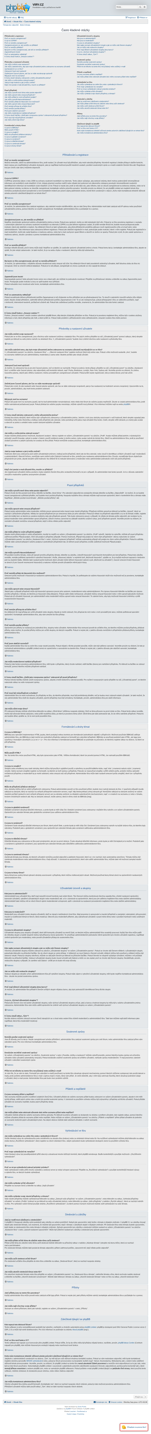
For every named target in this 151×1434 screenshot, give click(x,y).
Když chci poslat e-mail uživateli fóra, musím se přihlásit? (25, 85)
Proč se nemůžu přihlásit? (14, 47)
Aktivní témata (25, 25)
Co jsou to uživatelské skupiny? (88, 43)
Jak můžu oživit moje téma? (14, 120)
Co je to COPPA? (11, 40)
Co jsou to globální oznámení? (15, 137)
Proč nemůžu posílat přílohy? (15, 108)
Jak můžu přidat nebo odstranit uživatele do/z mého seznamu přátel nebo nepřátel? (106, 77)
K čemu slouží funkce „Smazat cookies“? (19, 56)
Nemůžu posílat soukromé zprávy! (89, 62)
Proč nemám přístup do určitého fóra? (18, 106)
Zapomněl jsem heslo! (12, 52)
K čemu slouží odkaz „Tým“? (87, 54)
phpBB (126, 404)
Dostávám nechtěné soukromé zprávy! (91, 64)
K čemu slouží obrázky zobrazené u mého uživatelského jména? (28, 78)
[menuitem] (21, 17)
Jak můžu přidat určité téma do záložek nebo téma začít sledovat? (100, 103)
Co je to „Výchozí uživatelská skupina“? (91, 52)
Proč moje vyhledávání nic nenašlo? (90, 87)
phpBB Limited (90, 1327)
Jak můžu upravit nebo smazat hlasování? (20, 104)
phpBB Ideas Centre (126, 1343)
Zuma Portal (82, 1406)
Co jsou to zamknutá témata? (15, 143)
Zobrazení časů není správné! (15, 71)
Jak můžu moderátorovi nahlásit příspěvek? (20, 113)
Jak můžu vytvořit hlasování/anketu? (18, 99)
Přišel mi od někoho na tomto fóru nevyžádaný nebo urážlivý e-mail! (101, 66)
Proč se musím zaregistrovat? (15, 38)
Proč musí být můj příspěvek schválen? (19, 117)
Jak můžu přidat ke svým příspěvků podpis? (20, 97)
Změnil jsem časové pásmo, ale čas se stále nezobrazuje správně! (28, 73)
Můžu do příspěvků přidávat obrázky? (18, 134)
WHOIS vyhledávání (34, 1361)
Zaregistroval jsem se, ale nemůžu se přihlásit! (21, 45)
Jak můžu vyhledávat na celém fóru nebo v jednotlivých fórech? (100, 84)
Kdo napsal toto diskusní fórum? (88, 126)
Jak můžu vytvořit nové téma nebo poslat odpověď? (23, 92)
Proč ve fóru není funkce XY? (87, 128)
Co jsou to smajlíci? (11, 132)
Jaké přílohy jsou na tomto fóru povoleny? (92, 116)
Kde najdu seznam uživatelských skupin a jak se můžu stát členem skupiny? (104, 45)
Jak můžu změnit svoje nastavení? (17, 64)
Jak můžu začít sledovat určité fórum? (90, 106)
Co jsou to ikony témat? (13, 146)
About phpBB (77, 1330)
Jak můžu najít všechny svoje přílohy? (91, 118)
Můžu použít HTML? (12, 130)
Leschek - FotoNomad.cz (78, 1411)
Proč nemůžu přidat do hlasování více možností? (22, 102)
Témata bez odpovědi (10, 25)
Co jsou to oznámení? (12, 139)
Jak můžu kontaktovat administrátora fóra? (92, 133)
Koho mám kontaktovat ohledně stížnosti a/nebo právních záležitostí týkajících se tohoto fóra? (110, 130)
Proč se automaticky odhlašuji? (16, 54)
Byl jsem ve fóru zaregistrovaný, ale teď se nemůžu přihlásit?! (27, 50)
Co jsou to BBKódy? (12, 128)
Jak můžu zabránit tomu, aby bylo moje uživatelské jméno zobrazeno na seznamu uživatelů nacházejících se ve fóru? (37, 68)
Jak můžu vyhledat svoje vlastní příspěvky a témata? (96, 93)
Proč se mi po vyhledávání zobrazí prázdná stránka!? (96, 89)
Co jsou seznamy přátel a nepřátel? (89, 74)
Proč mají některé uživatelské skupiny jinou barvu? (95, 50)
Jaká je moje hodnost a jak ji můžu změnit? (20, 82)
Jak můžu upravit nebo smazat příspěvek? (20, 95)
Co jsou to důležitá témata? (14, 141)
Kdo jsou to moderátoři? (85, 40)
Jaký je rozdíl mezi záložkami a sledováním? (93, 101)
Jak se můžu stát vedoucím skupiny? (90, 47)
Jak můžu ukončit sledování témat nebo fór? (93, 108)
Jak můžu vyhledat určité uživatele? (90, 91)
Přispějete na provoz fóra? (136, 1427)
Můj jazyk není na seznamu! (15, 76)
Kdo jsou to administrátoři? (86, 38)
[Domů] (18, 8)
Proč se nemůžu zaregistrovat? (16, 43)
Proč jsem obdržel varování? (15, 111)
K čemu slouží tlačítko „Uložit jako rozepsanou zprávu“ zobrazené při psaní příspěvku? (36, 115)
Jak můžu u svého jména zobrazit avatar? (20, 80)
